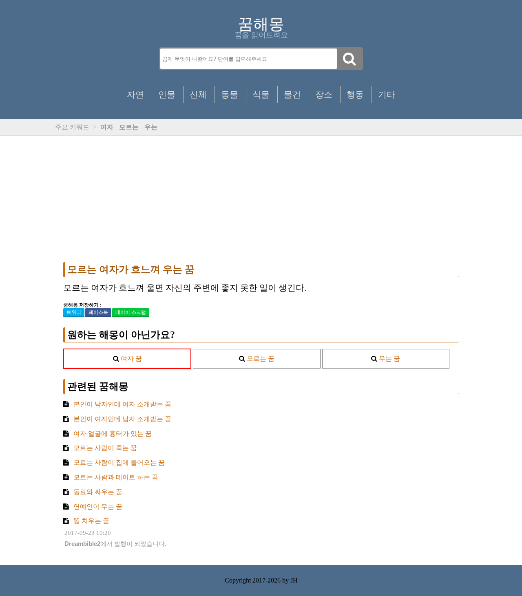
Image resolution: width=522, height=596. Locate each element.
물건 (292, 94)
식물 (261, 94)
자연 (135, 94)
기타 (386, 94)
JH (294, 580)
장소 (323, 94)
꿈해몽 (261, 24)
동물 (229, 94)
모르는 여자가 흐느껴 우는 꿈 (131, 269)
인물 (166, 94)
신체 (198, 94)
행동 (355, 94)
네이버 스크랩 (130, 312)
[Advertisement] (261, 199)
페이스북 (98, 312)
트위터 (73, 312)
